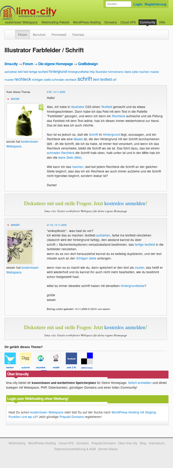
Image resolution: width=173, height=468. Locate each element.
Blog (143, 443)
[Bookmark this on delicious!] (88, 368)
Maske (78, 139)
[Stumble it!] (42, 368)
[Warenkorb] (169, 20)
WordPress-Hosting (87, 22)
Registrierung (155, 4)
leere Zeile (65, 157)
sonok (15, 98)
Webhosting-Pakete (55, 22)
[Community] (12, 32)
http (92, 71)
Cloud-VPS (128, 22)
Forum (22, 34)
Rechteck (118, 116)
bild (20, 71)
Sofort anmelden (140, 382)
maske (154, 71)
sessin (15, 224)
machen (144, 71)
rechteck (22, 79)
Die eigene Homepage (55, 63)
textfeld (106, 79)
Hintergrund (111, 134)
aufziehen (11, 71)
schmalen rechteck (64, 79)
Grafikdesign (88, 63)
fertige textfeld (38, 71)
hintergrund (58, 71)
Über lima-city (127, 443)
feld (25, 71)
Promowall (59, 34)
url (114, 79)
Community (147, 22)
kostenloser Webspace (21, 22)
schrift (84, 78)
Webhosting (17, 443)
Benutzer (39, 34)
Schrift (93, 134)
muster (9, 79)
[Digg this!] (27, 368)
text (96, 79)
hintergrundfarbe (78, 71)
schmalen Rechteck (61, 152)
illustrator (101, 71)
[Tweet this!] (12, 368)
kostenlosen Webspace (47, 412)
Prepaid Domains (71, 416)
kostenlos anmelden (125, 203)
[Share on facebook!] (73, 368)
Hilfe (162, 22)
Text (104, 106)
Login (137, 4)
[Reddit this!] (58, 368)
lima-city (11, 63)
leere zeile (131, 71)
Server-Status (108, 449)
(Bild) (78, 157)
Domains (111, 22)
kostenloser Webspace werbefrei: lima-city (45, 13)
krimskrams (116, 71)
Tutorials (78, 34)
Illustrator (77, 106)
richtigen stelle (41, 79)
